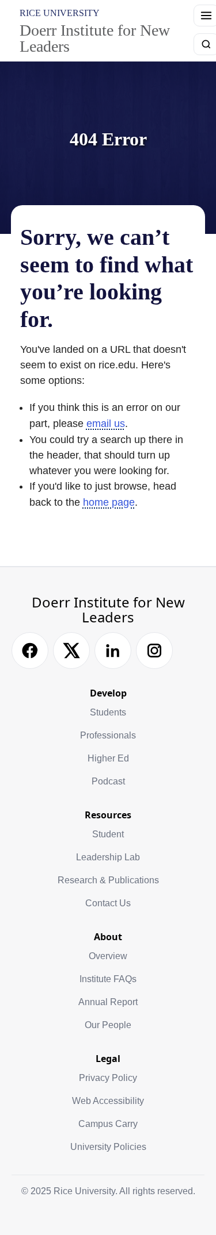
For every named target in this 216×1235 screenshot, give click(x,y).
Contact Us (108, 903)
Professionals (108, 735)
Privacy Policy (108, 1078)
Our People (108, 1025)
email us (105, 423)
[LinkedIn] (112, 650)
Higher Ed (108, 758)
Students (108, 712)
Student (108, 834)
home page (109, 502)
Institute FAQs (108, 979)
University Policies (108, 1147)
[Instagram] (154, 650)
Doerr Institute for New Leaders (95, 38)
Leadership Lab (108, 857)
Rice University (60, 13)
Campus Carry (108, 1124)
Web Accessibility (108, 1101)
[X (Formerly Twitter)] (71, 650)
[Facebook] (30, 650)
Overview (108, 956)
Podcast (108, 781)
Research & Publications (108, 880)
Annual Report (108, 1002)
